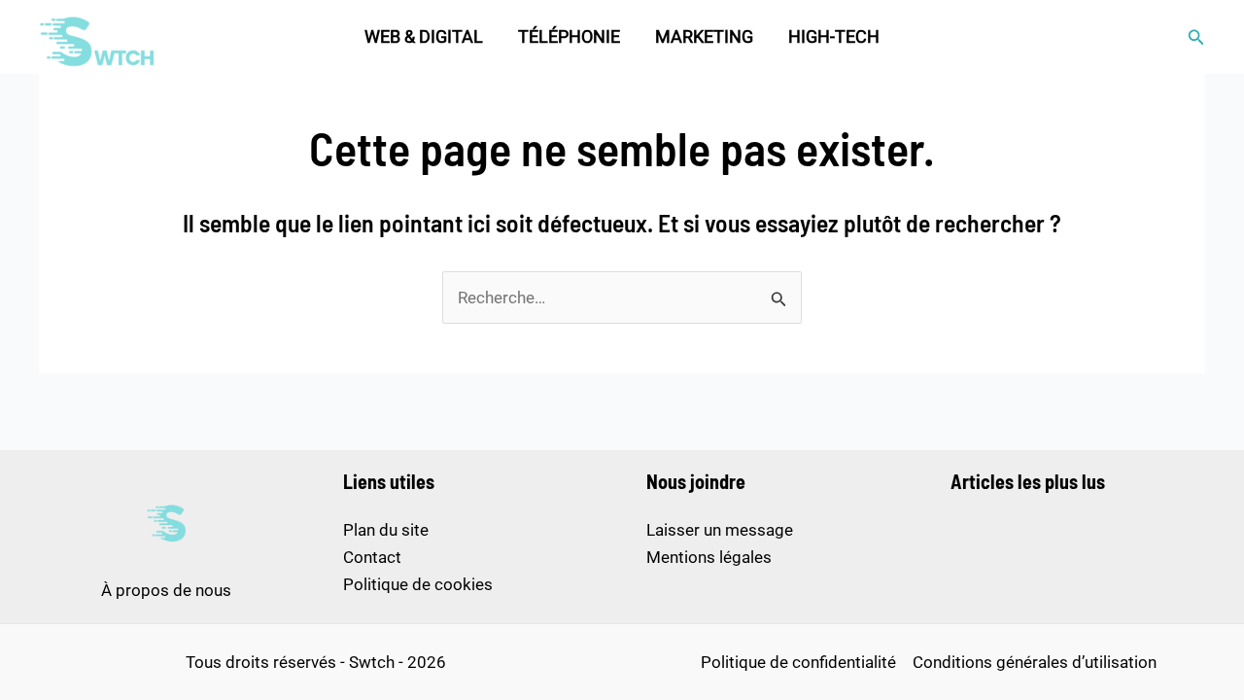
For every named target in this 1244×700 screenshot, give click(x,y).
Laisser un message (719, 530)
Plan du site (386, 530)
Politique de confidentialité (798, 662)
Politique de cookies (418, 584)
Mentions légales (709, 557)
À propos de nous (166, 590)
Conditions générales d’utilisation (1035, 662)
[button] (1196, 37)
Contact (372, 557)
